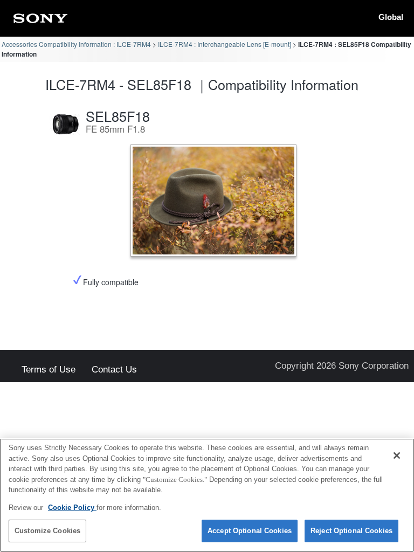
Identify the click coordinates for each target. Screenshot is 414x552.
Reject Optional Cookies (351, 531)
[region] (207, 495)
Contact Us (114, 370)
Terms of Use (48, 370)
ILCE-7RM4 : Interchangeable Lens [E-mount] (224, 44)
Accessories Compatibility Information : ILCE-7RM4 (76, 44)
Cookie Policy (72, 507)
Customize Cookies (47, 531)
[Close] (397, 455)
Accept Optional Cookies (250, 531)
